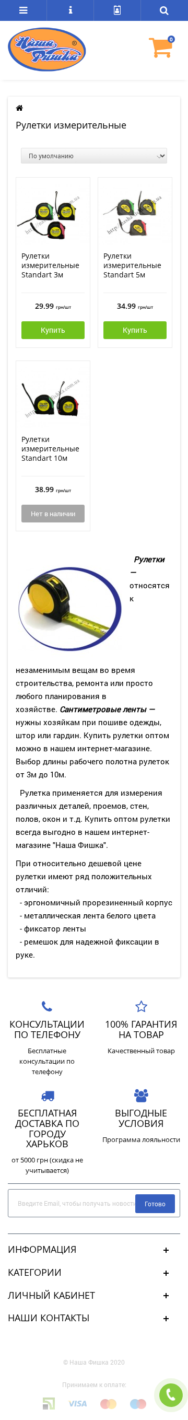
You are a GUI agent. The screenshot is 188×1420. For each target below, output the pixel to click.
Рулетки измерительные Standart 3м (50, 265)
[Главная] (19, 108)
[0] (164, 53)
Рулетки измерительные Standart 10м (50, 448)
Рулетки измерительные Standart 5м (132, 265)
